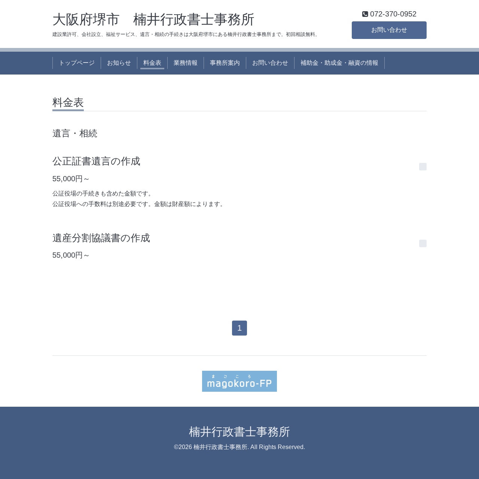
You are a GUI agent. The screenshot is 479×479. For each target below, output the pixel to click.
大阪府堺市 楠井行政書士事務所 (153, 19)
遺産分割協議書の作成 (101, 237)
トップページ (77, 63)
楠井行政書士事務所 (239, 431)
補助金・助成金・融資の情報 (339, 63)
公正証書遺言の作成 (96, 161)
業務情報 (186, 63)
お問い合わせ (389, 30)
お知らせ (119, 63)
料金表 (152, 63)
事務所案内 (225, 63)
